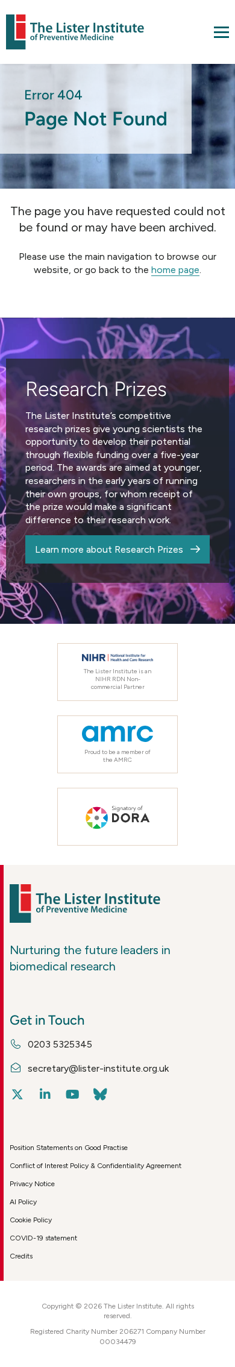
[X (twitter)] (17, 1094)
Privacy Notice (32, 1184)
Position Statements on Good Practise (69, 1147)
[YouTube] (72, 1094)
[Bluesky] (100, 1094)
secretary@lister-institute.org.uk (98, 1068)
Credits (21, 1256)
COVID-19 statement (43, 1238)
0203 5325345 (60, 1044)
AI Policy (23, 1202)
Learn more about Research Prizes (109, 549)
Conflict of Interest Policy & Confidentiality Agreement (95, 1165)
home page (175, 269)
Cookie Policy (31, 1220)
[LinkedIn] (44, 1094)
